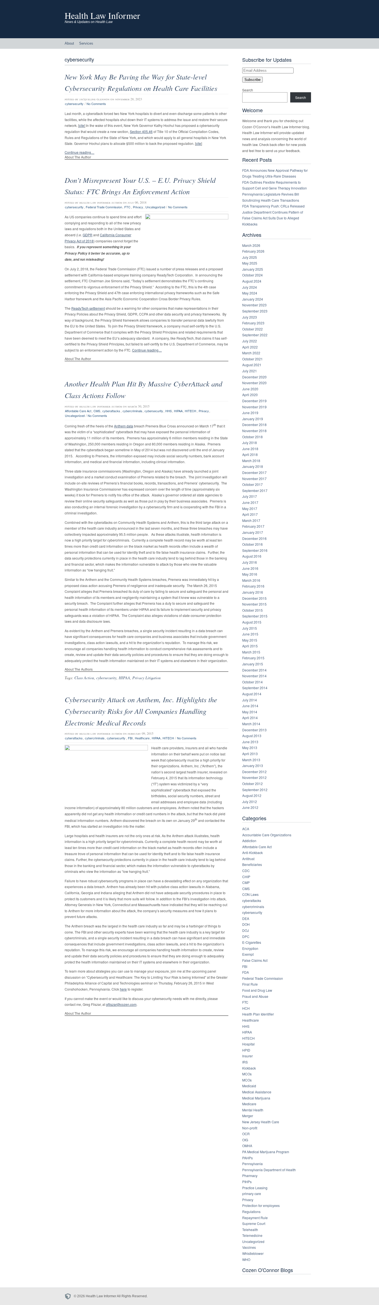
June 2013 (250, 741)
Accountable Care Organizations (266, 834)
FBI (130, 738)
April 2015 (250, 645)
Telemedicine (252, 1235)
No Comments (96, 103)
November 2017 (254, 478)
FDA (245, 972)
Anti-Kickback (252, 852)
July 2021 (249, 370)
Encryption (250, 948)
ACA (245, 828)
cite (81, 125)
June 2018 (250, 448)
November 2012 (254, 777)
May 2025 (249, 263)
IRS (245, 1062)
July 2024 (249, 287)
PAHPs (247, 1157)
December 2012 (254, 771)
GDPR (87, 234)
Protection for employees (261, 1205)
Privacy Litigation (146, 677)
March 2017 (251, 520)
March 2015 (251, 652)
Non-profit (249, 1127)
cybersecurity (74, 103)
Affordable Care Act (78, 411)
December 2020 (254, 377)
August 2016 (251, 556)
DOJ (245, 930)
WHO (246, 1259)
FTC (127, 207)
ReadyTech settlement (88, 308)
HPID (246, 1050)
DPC (245, 936)
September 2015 (254, 616)
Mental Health (252, 1109)
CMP (246, 882)
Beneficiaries (252, 864)
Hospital (248, 1044)
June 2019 (250, 412)
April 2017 (250, 514)
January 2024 (252, 299)
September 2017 (254, 490)
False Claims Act (254, 960)
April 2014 (250, 717)
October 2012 (252, 783)
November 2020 (254, 382)
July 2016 (249, 562)
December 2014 (254, 670)
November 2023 (254, 304)
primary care (251, 1193)
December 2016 (254, 538)
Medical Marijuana (256, 1098)
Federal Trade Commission (104, 207)
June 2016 (250, 568)
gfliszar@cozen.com (121, 1004)
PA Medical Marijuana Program (265, 1151)
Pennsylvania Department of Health (269, 1169)
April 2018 (250, 454)
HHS (168, 411)
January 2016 (252, 592)
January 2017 (252, 532)
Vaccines (249, 1247)
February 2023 (253, 323)
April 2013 (250, 753)
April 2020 (250, 394)
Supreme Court (253, 1223)
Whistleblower (253, 1253)
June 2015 (250, 634)
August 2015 (251, 622)
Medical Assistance (256, 1091)
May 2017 (249, 508)
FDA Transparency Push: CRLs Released (273, 206)
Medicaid (249, 1085)
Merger (247, 1115)
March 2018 (251, 460)
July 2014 (249, 700)
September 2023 (254, 311)
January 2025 (252, 269)
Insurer (247, 1055)
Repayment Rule (255, 1217)
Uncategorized (155, 207)
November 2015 (254, 604)
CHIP (246, 876)
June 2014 (250, 705)
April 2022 (250, 347)
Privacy (138, 207)
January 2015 (252, 664)
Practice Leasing (254, 1187)
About (69, 43)
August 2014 (251, 693)
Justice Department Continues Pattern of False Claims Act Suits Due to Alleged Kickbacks (272, 218)
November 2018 (254, 430)
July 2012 (249, 801)
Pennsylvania (252, 1163)
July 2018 (249, 442)
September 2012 (254, 789)
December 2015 (254, 598)
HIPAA (178, 411)
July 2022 (249, 341)
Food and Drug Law (257, 990)
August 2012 (251, 795)
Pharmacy (249, 1175)
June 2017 (250, 502)
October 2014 (252, 682)
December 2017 (254, 472)
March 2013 (251, 759)
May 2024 (249, 293)
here (123, 989)
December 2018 (254, 424)
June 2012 (250, 807)
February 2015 (253, 657)
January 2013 (252, 765)
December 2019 (254, 400)
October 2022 (252, 329)
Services (86, 43)
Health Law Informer (102, 15)
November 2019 (254, 406)
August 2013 (251, 735)
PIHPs (247, 1181)
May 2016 (249, 574)
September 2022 (254, 334)
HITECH (190, 411)
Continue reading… (79, 152)
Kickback (249, 1068)
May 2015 (249, 640)
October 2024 (252, 275)
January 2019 (252, 418)
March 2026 (251, 245)
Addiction (249, 840)
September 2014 (254, 687)
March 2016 (251, 580)
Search (247, 90)
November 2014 (254, 675)
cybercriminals (132, 411)
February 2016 (253, 586)
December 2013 (254, 729)
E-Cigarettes (251, 942)
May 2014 (249, 711)
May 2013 (249, 747)
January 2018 (252, 466)
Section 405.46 (141, 131)
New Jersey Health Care (260, 1121)
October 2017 (252, 484)
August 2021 (251, 364)
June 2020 (250, 388)
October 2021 (252, 359)
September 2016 (254, 550)
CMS (97, 411)
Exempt (248, 954)
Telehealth (250, 1229)
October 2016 (252, 544)
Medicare (249, 1103)
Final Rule (250, 984)
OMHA (247, 1145)
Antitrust (248, 858)
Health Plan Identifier (258, 1014)
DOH (246, 924)
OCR (246, 1133)
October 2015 (252, 610)
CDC (246, 870)
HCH (246, 1008)
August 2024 (251, 281)
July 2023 (249, 317)
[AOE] (69, 1296)
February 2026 (253, 251)
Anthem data (123, 426)
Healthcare (142, 738)
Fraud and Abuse (255, 996)
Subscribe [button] (252, 80)
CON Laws (250, 894)
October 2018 (252, 436)
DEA (245, 918)
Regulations (251, 1211)
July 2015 (249, 628)
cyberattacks (111, 411)
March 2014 (251, 723)
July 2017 (249, 496)
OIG (245, 1139)
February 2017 (253, 526)
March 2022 (251, 352)
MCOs (247, 1073)
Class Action (84, 677)
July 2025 (249, 257)
